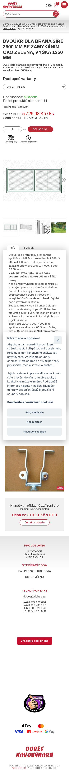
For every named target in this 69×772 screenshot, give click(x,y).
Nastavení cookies (34, 431)
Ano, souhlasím (34, 412)
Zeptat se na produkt (28, 142)
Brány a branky (19, 24)
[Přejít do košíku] (56, 6)
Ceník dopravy (11, 142)
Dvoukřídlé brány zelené (42, 24)
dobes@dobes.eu (34, 596)
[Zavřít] (58, 340)
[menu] (64, 4)
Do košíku (40, 129)
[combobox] (27, 14)
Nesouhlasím (34, 422)
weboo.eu (19, 768)
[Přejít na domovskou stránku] (12, 7)
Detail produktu (35, 522)
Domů (6, 24)
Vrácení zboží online (34, 640)
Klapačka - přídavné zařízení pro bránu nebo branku (34, 507)
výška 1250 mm (16, 87)
